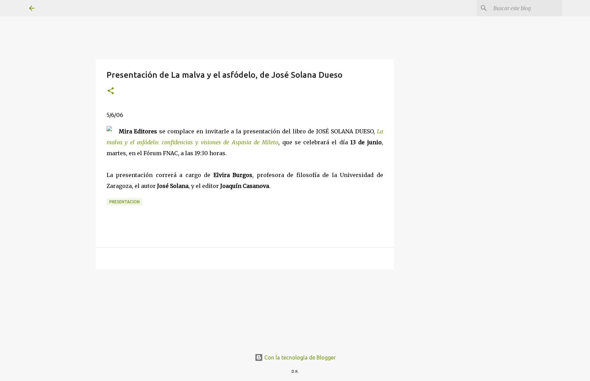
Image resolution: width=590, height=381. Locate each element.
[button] (111, 91)
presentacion (124, 202)
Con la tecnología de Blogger (299, 357)
